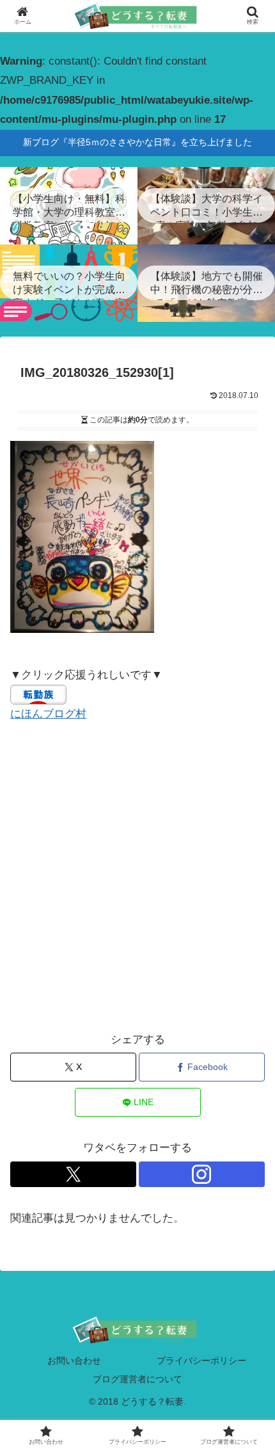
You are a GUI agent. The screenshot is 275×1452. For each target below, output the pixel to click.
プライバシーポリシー (201, 1360)
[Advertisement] (137, 877)
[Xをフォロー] (73, 1174)
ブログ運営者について (137, 1379)
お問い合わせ (74, 1360)
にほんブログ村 (48, 714)
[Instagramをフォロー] (202, 1174)
